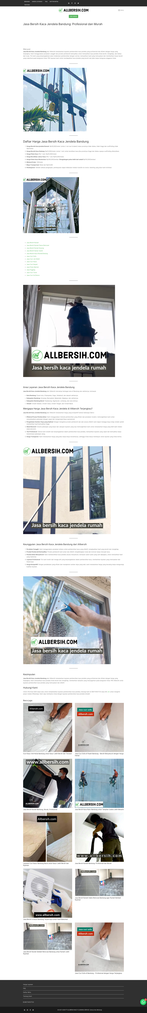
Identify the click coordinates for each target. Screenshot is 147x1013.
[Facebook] (72, 3)
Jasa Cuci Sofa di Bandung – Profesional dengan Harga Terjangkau (98, 973)
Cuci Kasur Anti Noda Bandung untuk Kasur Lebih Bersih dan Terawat (47, 753)
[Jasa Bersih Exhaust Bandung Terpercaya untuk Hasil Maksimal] (47, 893)
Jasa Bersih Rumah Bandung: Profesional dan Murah (93, 863)
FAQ (24, 988)
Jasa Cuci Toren (32, 272)
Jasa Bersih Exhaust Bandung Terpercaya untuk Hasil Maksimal (45, 919)
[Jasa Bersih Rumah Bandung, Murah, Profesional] (47, 783)
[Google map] (69, 3)
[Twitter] (78, 3)
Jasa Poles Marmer (33, 267)
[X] (33, 1010)
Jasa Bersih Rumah (33, 242)
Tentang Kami (27, 996)
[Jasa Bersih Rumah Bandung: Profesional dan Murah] (99, 837)
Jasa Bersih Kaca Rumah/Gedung (37, 253)
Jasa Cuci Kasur (32, 261)
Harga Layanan (28, 984)
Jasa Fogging (31, 270)
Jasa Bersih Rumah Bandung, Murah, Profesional (40, 809)
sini (109, 692)
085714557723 (29, 1002)
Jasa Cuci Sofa (31, 256)
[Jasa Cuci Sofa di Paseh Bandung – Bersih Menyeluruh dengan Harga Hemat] (99, 727)
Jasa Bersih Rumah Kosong (35, 248)
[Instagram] (75, 3)
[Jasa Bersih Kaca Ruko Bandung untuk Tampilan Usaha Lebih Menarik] (99, 783)
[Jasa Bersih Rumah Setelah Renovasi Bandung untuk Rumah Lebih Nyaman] (47, 936)
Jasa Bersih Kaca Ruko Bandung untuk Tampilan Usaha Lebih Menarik (99, 809)
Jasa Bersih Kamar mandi (35, 251)
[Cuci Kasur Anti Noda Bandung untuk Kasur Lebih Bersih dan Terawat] (47, 727)
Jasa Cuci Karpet (32, 264)
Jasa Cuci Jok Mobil (33, 259)
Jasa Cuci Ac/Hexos (33, 275)
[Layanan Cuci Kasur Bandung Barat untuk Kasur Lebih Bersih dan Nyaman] (47, 837)
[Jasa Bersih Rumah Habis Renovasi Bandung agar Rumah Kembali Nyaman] (99, 882)
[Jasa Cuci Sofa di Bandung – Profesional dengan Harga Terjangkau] (99, 947)
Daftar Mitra (27, 992)
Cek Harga (73, 16)
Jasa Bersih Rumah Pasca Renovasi (38, 245)
